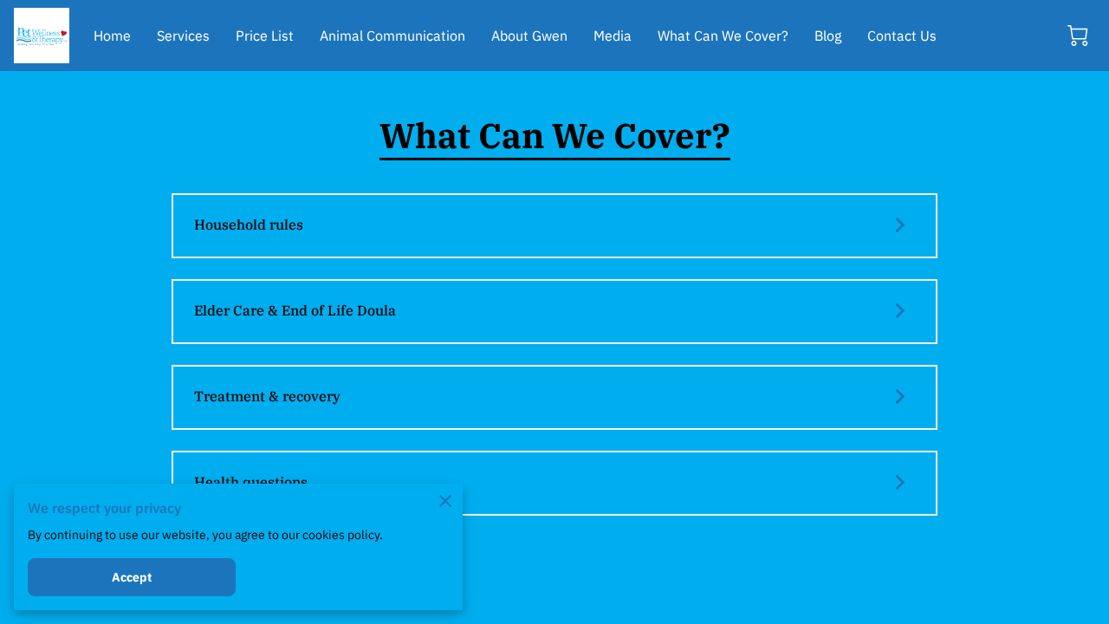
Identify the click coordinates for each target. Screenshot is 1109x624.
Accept (132, 577)
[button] (554, 226)
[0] (1077, 35)
